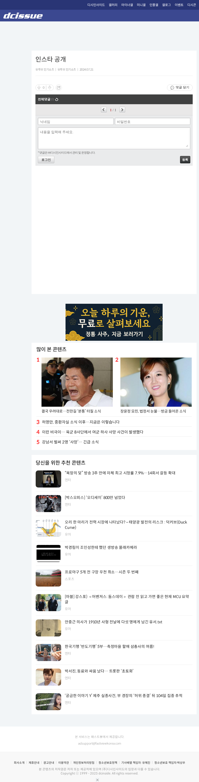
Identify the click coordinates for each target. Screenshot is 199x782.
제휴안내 (34, 762)
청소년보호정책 (108, 762)
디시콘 (191, 5)
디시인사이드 (96, 5)
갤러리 (113, 5)
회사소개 (19, 762)
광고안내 (48, 762)
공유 (59, 87)
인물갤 (153, 5)
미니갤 (141, 5)
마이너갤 (127, 5)
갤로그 (166, 5)
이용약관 (63, 762)
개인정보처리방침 (83, 762)
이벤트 (179, 5)
